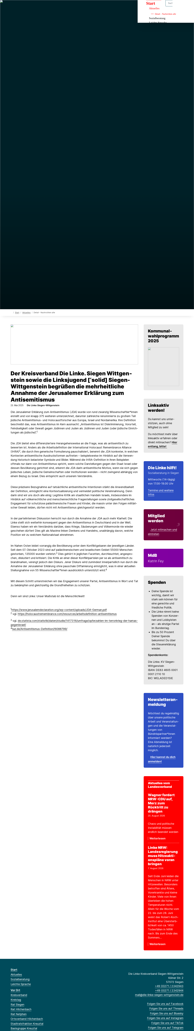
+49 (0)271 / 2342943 (169, 986)
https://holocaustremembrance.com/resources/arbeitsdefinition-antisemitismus (67, 613)
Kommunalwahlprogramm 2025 (163, 336)
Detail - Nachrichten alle (165, 14)
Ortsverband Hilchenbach (27, 1018)
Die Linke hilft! (162, 467)
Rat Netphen (19, 1014)
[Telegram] (37, 6)
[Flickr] (47, 6)
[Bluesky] (22, 6)
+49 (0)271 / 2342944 (169, 990)
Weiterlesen (157, 838)
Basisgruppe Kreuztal (24, 1028)
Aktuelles (26, 312)
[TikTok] (32, 6)
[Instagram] (27, 6)
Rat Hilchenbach (21, 1009)
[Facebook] (12, 6)
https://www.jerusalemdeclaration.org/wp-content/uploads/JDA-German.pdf (59, 609)
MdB (152, 555)
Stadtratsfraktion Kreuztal (27, 1023)
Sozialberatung (157, 18)
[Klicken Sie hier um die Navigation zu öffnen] (188, 6)
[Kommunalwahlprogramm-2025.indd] (163, 366)
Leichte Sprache (21, 984)
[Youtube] (42, 6)
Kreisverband (19, 995)
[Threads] (17, 6)
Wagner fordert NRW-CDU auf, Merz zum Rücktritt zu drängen (161, 803)
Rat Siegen (17, 1004)
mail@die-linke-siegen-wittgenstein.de (159, 994)
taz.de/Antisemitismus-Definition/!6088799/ (39, 628)
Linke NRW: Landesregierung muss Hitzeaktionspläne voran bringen (163, 855)
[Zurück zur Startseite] (11, 312)
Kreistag (16, 999)
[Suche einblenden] (179, 6)
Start (17, 312)
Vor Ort (15, 990)
